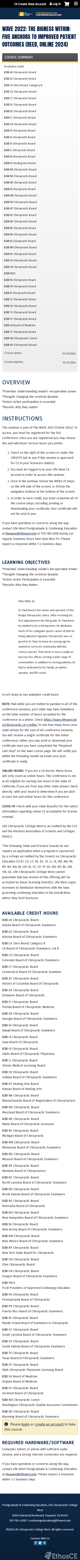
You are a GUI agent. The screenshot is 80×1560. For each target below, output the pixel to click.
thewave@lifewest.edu (21, 533)
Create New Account (32, 4)
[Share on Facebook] (35, 1544)
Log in (57, 4)
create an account (49, 1424)
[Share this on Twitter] (40, 1544)
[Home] (40, 12)
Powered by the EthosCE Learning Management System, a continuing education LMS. (61, 1555)
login (25, 1424)
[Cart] (66, 6)
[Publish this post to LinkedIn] (44, 1544)
